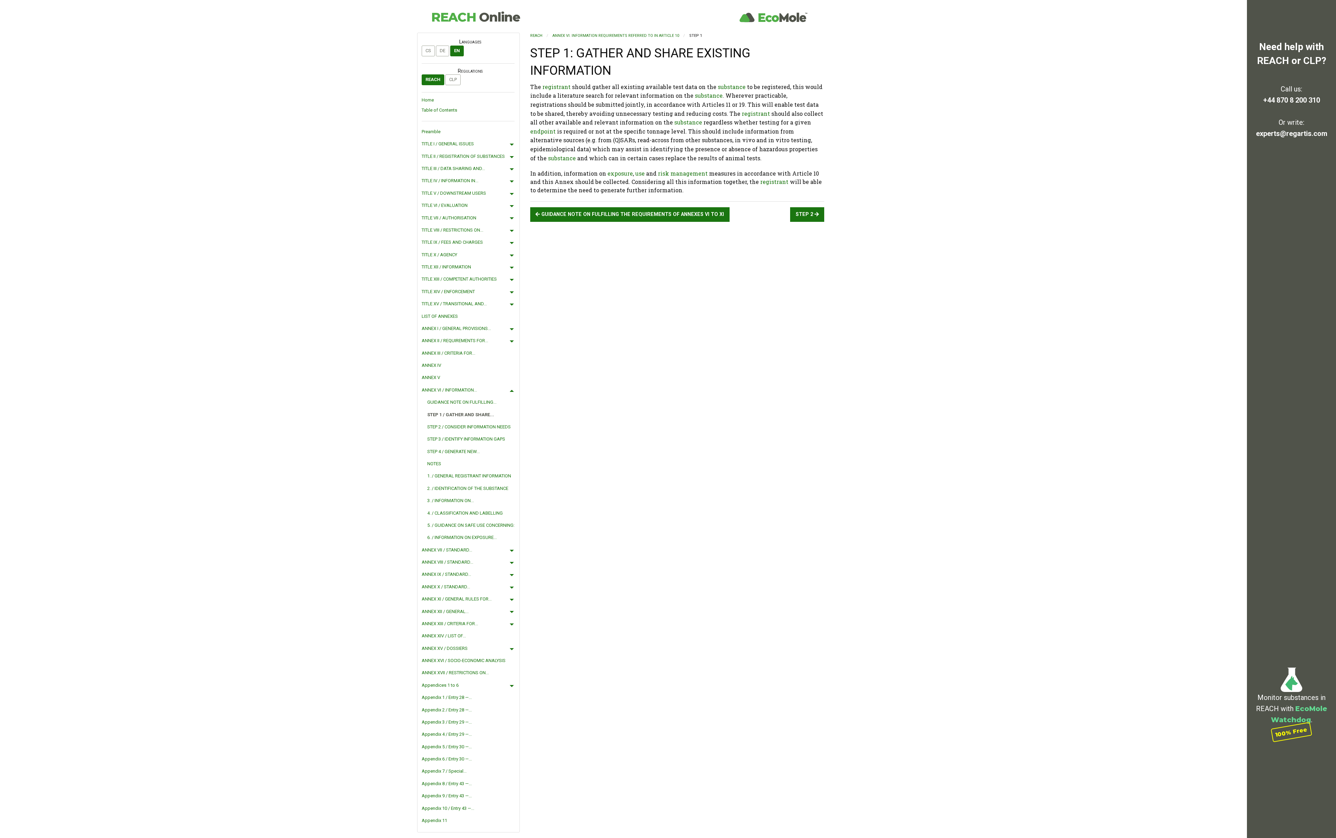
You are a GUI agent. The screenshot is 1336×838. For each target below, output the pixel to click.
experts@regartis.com (1291, 133)
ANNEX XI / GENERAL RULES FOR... (457, 599)
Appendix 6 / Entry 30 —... (447, 759)
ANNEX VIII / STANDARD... (447, 562)
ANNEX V (431, 377)
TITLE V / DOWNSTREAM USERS (454, 193)
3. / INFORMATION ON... (450, 500)
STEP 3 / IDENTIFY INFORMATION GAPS (466, 439)
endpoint (543, 131)
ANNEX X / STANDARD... (446, 586)
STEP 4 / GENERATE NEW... (453, 451)
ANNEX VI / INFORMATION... (449, 390)
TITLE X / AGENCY (439, 254)
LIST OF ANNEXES (440, 316)
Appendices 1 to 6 (440, 685)
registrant (556, 86)
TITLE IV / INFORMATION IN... (450, 180)
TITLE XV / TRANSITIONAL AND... (454, 303)
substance (732, 86)
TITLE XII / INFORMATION (446, 266)
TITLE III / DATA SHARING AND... (453, 168)
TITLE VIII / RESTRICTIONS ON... (452, 230)
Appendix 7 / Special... (444, 771)
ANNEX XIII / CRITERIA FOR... (450, 623)
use (640, 173)
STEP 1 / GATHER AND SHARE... (460, 414)
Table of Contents (439, 110)
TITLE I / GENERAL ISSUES (448, 143)
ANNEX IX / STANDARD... (446, 574)
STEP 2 (805, 214)
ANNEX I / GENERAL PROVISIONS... (456, 328)
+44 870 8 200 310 (1291, 100)
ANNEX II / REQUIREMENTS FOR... (455, 340)
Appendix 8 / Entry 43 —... (447, 783)
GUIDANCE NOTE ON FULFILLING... (461, 402)
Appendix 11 (434, 820)
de (442, 50)
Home (428, 100)
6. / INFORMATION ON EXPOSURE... (462, 537)
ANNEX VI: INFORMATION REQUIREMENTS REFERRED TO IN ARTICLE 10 (615, 35)
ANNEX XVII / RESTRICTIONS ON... (455, 672)
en (457, 50)
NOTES (434, 463)
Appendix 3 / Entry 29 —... (447, 722)
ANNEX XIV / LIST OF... (444, 635)
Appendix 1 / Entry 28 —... (447, 697)
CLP (453, 79)
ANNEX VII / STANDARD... (447, 550)
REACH (475, 17)
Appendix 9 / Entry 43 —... (447, 795)
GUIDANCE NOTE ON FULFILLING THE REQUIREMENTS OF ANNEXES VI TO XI (632, 214)
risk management (683, 173)
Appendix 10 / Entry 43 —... (448, 808)
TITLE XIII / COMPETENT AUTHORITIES (459, 279)
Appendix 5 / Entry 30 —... (447, 746)
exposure (620, 173)
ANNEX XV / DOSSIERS (445, 648)
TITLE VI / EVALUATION (445, 205)
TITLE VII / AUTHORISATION (449, 217)
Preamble (431, 131)
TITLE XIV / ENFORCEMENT (448, 291)
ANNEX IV (431, 365)
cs (428, 50)
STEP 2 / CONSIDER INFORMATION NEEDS (469, 426)
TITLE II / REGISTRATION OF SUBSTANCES (463, 156)
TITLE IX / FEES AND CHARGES (452, 242)
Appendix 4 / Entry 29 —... (447, 734)
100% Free (1291, 732)
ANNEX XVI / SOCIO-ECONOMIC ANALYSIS (464, 660)
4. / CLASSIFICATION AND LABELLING (465, 513)
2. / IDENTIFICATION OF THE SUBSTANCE (467, 488)
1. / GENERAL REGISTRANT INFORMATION (469, 475)
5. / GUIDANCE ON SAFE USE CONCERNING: (471, 525)
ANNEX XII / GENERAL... (445, 611)
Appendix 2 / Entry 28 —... (447, 709)
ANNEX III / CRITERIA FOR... (448, 353)
